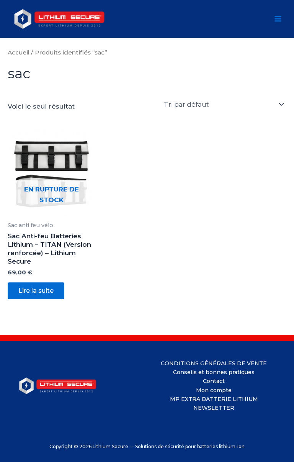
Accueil (18, 52)
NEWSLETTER (213, 407)
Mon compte (214, 390)
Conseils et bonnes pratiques (214, 372)
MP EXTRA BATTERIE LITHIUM (214, 399)
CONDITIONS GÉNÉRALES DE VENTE (214, 363)
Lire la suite (36, 290)
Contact (214, 381)
